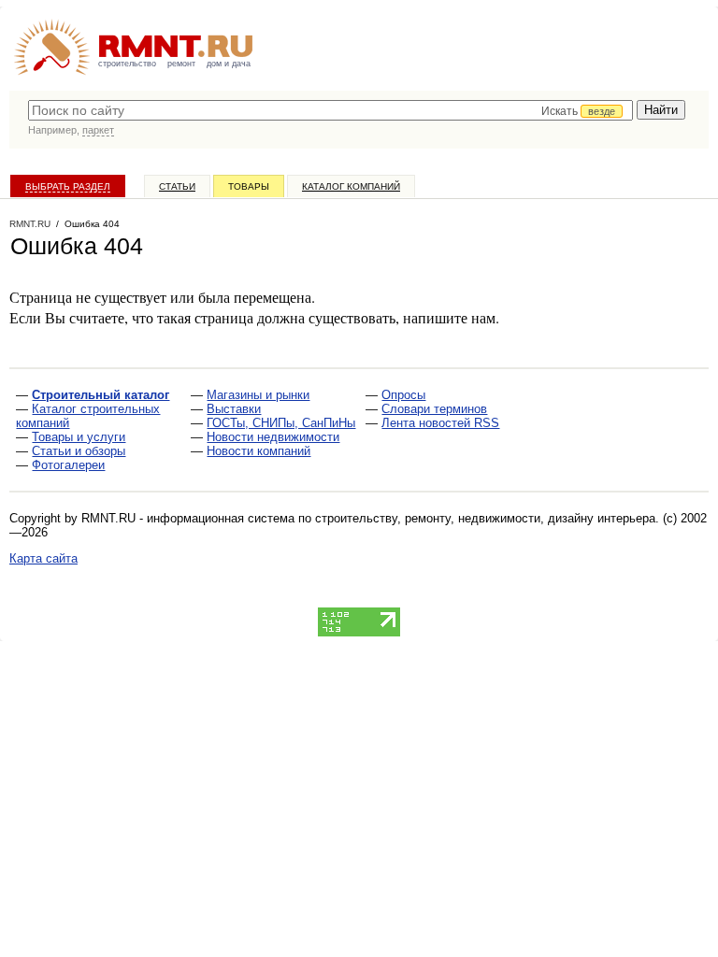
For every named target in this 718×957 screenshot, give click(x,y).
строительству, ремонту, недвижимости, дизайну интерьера (485, 518)
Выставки (234, 409)
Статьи (177, 186)
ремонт (181, 63)
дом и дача (229, 63)
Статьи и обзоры (78, 451)
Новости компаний (258, 451)
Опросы (403, 395)
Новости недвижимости (273, 437)
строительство (127, 63)
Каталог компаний (351, 186)
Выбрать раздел (67, 186)
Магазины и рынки (258, 395)
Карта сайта (43, 558)
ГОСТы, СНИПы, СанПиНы (281, 423)
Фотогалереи (68, 465)
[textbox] (330, 110)
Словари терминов (434, 409)
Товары (248, 186)
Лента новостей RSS (440, 423)
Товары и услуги (78, 437)
